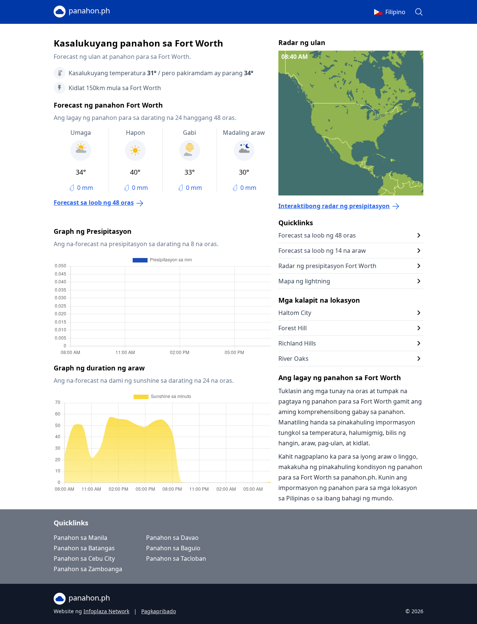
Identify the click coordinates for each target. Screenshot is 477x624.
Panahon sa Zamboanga (88, 569)
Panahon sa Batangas (84, 548)
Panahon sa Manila (80, 538)
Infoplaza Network (106, 611)
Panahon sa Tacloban (176, 558)
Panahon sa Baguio (173, 548)
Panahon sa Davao (172, 538)
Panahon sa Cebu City (84, 558)
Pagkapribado (158, 611)
